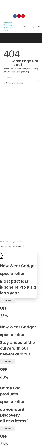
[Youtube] (23, 16)
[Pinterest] (19, 16)
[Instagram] (27, 16)
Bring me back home (14, 83)
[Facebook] (15, 16)
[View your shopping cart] (34, 26)
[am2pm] (9, 26)
